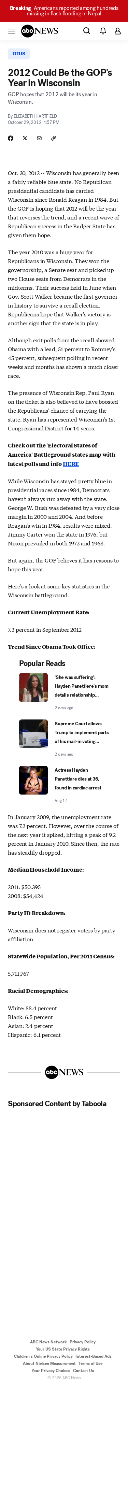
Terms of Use (90, 1363)
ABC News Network (48, 1342)
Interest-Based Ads (93, 1356)
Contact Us (83, 1370)
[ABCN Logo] (39, 31)
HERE (71, 464)
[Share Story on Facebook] (10, 138)
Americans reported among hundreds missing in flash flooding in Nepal (64, 10)
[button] (11, 31)
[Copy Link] (53, 138)
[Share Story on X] (25, 138)
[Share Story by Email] (39, 138)
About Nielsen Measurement (49, 1363)
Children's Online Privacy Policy (43, 1356)
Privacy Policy (83, 1342)
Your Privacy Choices (50, 1370)
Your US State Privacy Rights (63, 1349)
